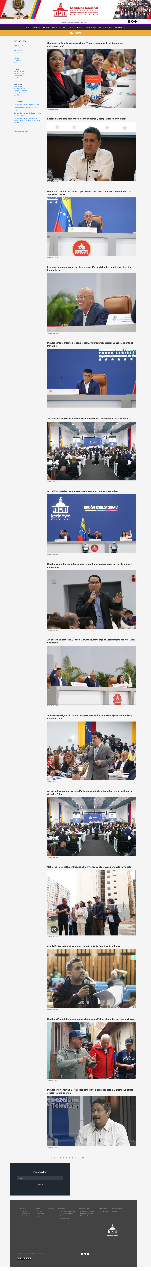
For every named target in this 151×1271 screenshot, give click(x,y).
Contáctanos (120, 27)
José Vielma (18, 86)
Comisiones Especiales (66, 1213)
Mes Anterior (18, 76)
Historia (24, 1211)
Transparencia (91, 27)
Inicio (28, 27)
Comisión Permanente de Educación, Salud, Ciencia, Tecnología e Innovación (27, 119)
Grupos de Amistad (65, 1218)
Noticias (46, 27)
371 (88, 1158)
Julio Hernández (19, 88)
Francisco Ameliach (20, 90)
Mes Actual (17, 78)
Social (16, 63)
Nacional (17, 48)
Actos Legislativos (76, 27)
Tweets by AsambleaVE (21, 131)
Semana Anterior (19, 71)
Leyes (64, 27)
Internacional (18, 50)
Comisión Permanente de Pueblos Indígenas (25, 109)
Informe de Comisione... (87, 1216)
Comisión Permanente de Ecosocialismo (27, 104)
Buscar (40, 1184)
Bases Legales (26, 1213)
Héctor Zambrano (20, 93)
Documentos (104, 1211)
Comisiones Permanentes (67, 1211)
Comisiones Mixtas (65, 1216)
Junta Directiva (26, 1216)
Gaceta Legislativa (105, 27)
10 (76, 1158)
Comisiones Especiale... (87, 1213)
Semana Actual (19, 73)
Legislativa (17, 52)
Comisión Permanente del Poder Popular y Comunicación (27, 114)
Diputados (51, 1208)
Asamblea (36, 27)
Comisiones (56, 27)
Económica (17, 61)
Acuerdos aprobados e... (87, 1211)
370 (83, 1158)
